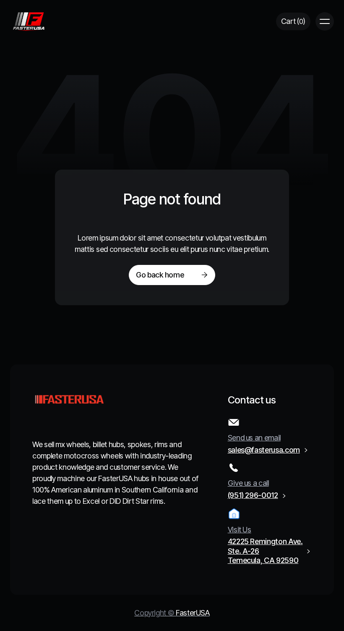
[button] (293, 21)
